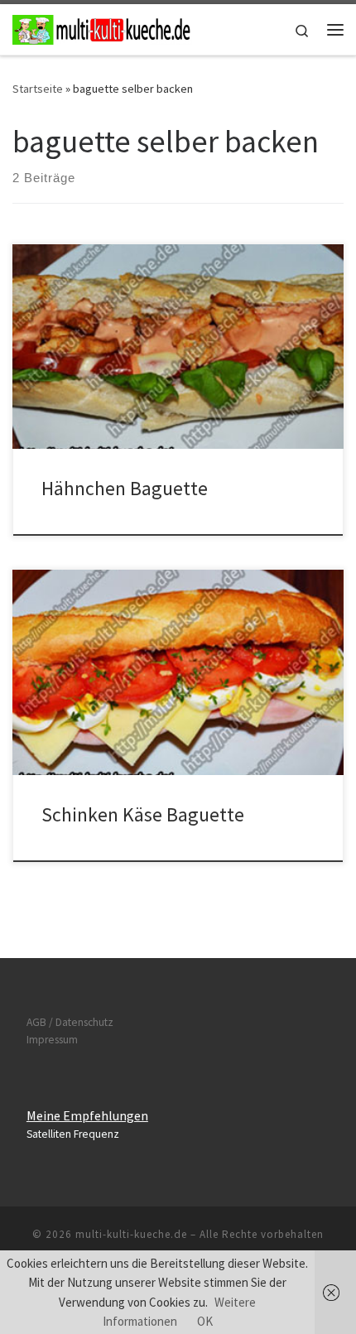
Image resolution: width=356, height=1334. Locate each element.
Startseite (37, 88)
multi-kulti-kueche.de (131, 1234)
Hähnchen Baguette (124, 488)
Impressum (52, 1040)
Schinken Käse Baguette (142, 814)
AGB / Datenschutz (69, 1022)
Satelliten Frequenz (72, 1134)
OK (205, 1321)
